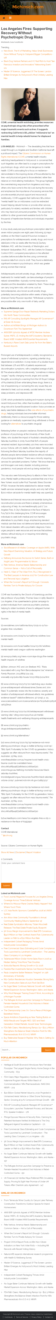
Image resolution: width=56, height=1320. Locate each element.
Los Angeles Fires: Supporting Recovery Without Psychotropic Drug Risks (26, 33)
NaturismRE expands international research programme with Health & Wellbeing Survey (28, 1256)
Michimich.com (28, 6)
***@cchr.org (6, 835)
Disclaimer (20, 852)
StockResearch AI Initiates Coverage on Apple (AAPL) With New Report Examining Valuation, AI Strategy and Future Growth (29, 551)
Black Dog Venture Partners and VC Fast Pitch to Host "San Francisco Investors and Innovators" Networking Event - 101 (29, 64)
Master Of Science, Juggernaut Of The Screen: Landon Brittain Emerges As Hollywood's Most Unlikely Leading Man (28, 74)
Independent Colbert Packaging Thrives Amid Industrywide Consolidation (24, 1277)
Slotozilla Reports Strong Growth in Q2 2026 (23, 966)
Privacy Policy (37, 1317)
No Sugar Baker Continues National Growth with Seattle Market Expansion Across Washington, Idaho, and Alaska (28, 1285)
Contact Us (49, 1317)
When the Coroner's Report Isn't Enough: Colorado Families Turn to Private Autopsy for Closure (26, 1235)
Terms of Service (22, 1317)
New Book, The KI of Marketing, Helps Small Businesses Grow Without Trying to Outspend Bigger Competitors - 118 (28, 54)
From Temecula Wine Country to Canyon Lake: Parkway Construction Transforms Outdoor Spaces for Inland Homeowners (28, 1204)
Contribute (9, 1317)
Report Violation (34, 852)
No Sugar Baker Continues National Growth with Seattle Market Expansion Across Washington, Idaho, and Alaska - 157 (29, 1157)
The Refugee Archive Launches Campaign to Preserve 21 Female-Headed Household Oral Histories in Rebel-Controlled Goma (29, 1003)
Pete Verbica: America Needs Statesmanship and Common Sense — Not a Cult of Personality (25, 1226)
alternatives (16, 424)
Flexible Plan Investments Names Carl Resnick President (28, 969)
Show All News (7, 852)
